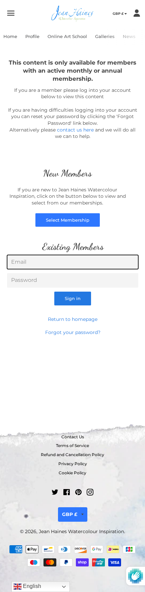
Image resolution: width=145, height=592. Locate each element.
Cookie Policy (72, 472)
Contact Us (72, 436)
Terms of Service (72, 445)
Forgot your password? (72, 332)
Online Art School (67, 36)
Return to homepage (72, 319)
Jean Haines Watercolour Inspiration (81, 531)
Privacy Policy (72, 463)
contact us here (75, 130)
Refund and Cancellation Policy (72, 454)
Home (10, 36)
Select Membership (67, 220)
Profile (32, 36)
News (129, 36)
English (31, 586)
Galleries (105, 36)
